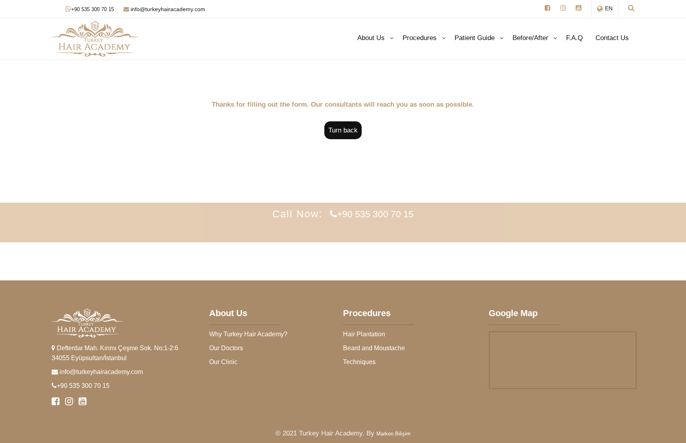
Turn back (343, 130)
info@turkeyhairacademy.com (167, 9)
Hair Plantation (364, 334)
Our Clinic (223, 362)
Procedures (420, 38)
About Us (371, 38)
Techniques (359, 362)
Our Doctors (226, 348)
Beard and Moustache (374, 348)
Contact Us (612, 38)
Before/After (530, 38)
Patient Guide (475, 38)
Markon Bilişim (393, 434)
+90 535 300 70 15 (92, 9)
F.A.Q (574, 38)
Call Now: (343, 213)
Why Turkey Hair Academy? (248, 334)
